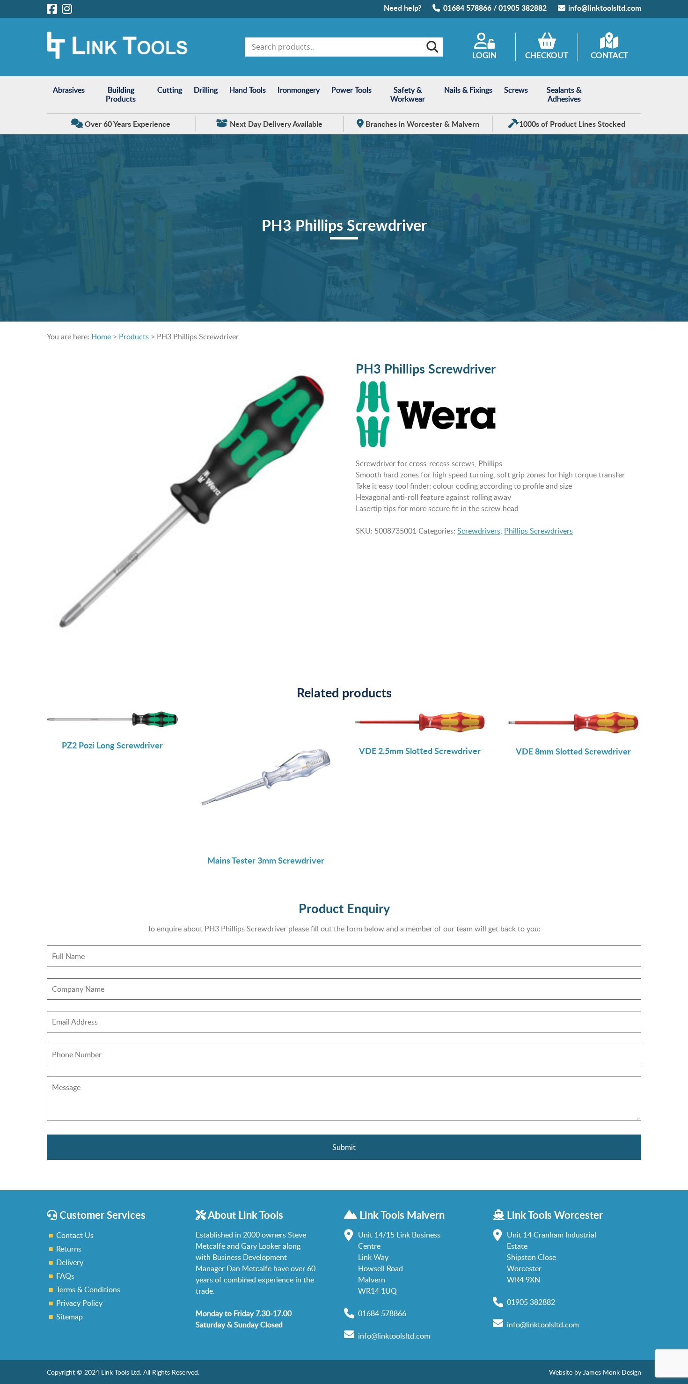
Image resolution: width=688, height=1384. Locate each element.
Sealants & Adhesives (564, 94)
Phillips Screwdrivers (538, 531)
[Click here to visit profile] (52, 8)
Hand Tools (247, 90)
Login (484, 55)
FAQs (65, 1276)
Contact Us (75, 1235)
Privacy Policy (79, 1303)
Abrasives (69, 90)
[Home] (117, 56)
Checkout (546, 55)
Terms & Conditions (88, 1289)
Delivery (69, 1262)
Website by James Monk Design (595, 1372)
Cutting (169, 90)
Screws (516, 90)
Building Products (121, 94)
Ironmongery (299, 90)
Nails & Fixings (468, 90)
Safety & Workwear (407, 94)
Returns (68, 1249)
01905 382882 (522, 7)
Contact (609, 55)
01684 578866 (467, 7)
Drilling (206, 90)
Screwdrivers (478, 531)
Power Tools (351, 90)
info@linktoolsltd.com (604, 7)
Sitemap (69, 1316)
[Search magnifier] (431, 46)
